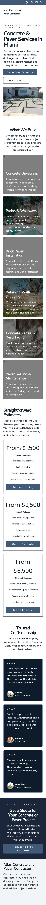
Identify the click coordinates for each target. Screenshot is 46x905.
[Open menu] (41, 11)
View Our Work (16, 80)
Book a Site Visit (23, 610)
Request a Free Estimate (23, 848)
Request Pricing (23, 487)
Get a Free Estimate (20, 72)
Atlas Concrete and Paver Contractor (18, 866)
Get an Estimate (23, 544)
